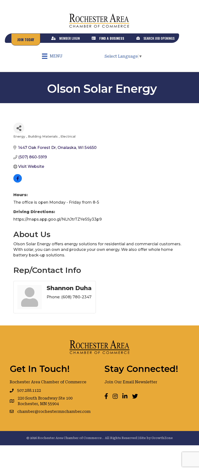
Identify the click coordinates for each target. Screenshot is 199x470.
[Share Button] (18, 128)
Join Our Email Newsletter (130, 382)
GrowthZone (162, 438)
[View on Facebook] (17, 181)
